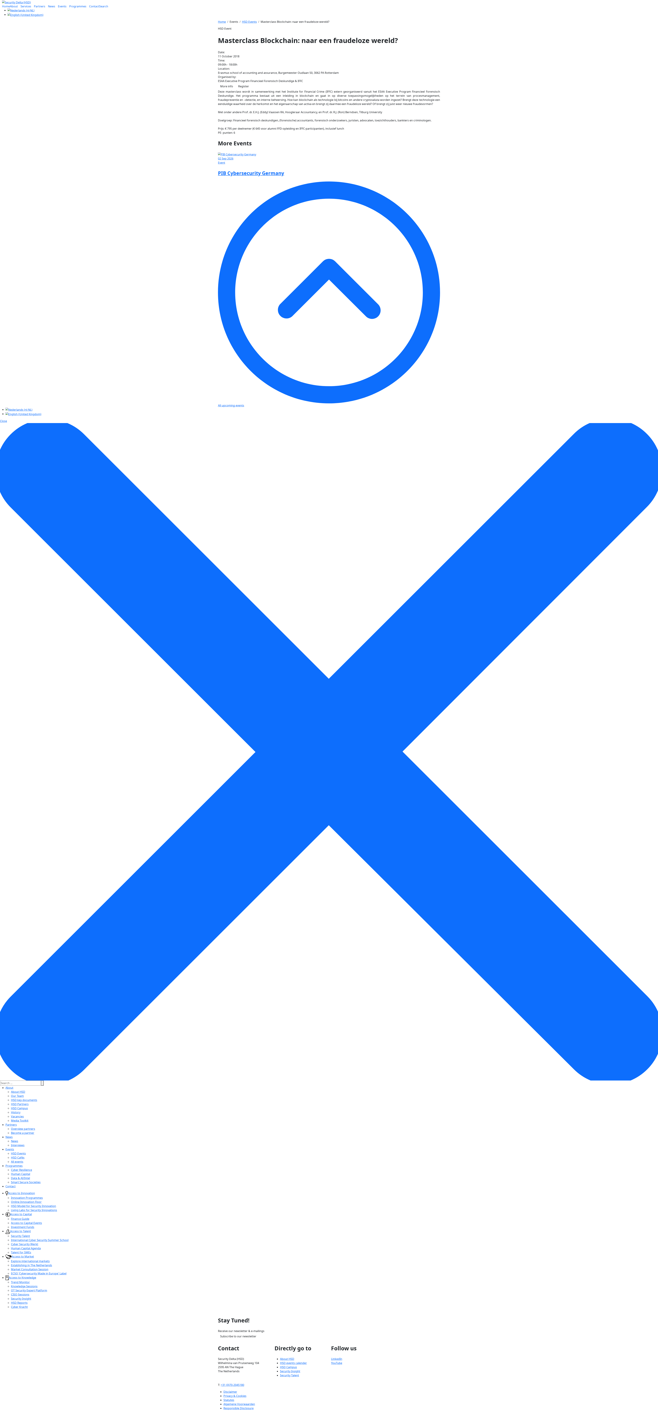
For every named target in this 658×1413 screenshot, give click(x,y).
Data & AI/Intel (20, 1178)
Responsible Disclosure (238, 1408)
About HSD (18, 1092)
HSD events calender (293, 1363)
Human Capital (20, 1174)
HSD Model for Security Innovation (33, 1206)
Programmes (14, 1166)
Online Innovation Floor (26, 1202)
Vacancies (17, 1116)
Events (9, 1149)
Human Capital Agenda (26, 1248)
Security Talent (20, 1236)
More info (226, 86)
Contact (10, 1186)
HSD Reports (19, 1303)
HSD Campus (19, 1108)
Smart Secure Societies (26, 1182)
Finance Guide (20, 1219)
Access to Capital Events (26, 1223)
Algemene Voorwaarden (239, 1404)
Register (243, 86)
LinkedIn (336, 1359)
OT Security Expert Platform (29, 1290)
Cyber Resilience (21, 1170)
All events (17, 1162)
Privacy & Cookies (234, 1396)
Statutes (228, 1400)
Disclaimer (230, 1392)
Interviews (18, 1145)
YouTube (336, 1363)
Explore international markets (30, 1261)
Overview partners (23, 1129)
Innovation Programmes (27, 1198)
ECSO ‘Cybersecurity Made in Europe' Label (38, 1273)
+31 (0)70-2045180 (232, 1385)
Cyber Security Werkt (24, 1244)
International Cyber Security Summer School (40, 1240)
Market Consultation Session (29, 1269)
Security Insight (21, 1299)
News (9, 1137)
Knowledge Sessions (24, 1286)
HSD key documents (24, 1100)
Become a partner (22, 1133)
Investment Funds (22, 1227)
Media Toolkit (19, 1120)
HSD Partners (20, 1104)
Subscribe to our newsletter (238, 1336)
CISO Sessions (20, 1294)
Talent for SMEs (21, 1252)
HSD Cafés (18, 1157)
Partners (11, 1125)
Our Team (17, 1096)
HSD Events (18, 1153)
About (9, 1088)
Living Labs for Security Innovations (34, 1210)
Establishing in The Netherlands (31, 1265)
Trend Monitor (20, 1282)
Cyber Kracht (19, 1307)
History (15, 1112)
